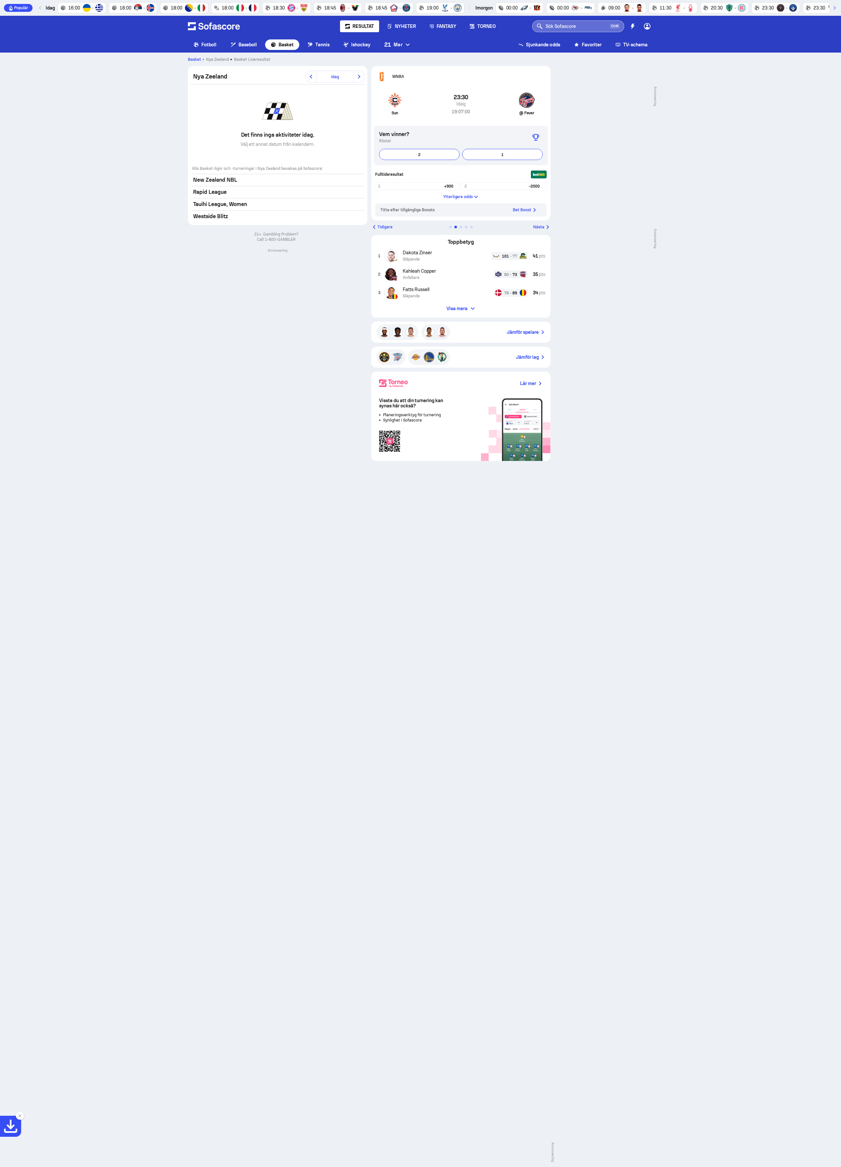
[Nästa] (834, 8)
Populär (21, 8)
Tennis (322, 44)
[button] (450, 227)
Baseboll (248, 44)
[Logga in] (647, 26)
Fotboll (209, 44)
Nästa (538, 227)
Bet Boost (522, 210)
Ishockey (361, 44)
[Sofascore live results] (214, 26)
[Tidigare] (40, 8)
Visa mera (457, 308)
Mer (393, 44)
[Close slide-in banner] (20, 1116)
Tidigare (385, 227)
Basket (286, 44)
